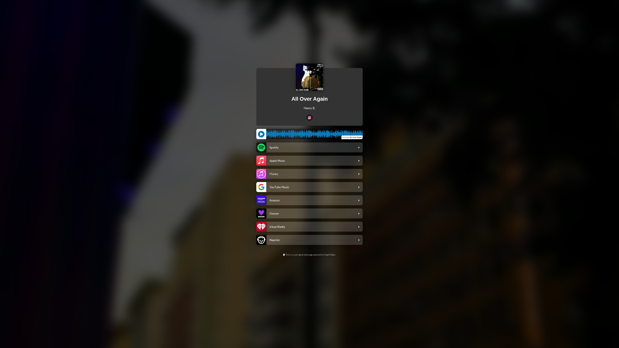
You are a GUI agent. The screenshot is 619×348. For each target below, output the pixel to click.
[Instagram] (309, 117)
